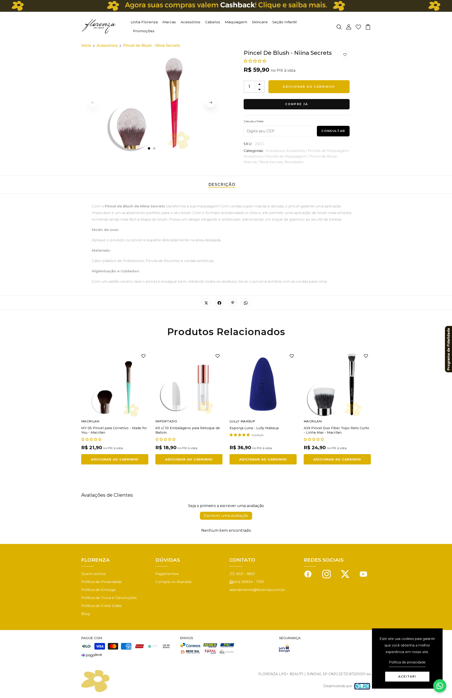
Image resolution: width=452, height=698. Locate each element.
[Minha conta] (348, 26)
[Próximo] (210, 102)
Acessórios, (276, 150)
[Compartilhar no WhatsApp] (245, 302)
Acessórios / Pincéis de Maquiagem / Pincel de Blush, (291, 156)
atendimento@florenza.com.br (257, 589)
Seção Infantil (284, 22)
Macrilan (90, 421)
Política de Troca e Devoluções (109, 597)
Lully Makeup (242, 421)
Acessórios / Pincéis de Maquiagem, (317, 150)
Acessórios (190, 22)
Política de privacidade (407, 662)
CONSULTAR (333, 131)
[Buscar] (339, 26)
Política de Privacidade (101, 581)
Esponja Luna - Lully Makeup (254, 428)
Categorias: (253, 150)
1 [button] (149, 149)
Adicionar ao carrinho (309, 86)
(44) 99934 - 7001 (248, 581)
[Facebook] (308, 573)
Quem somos (93, 573)
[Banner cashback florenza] (226, 6)
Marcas (169, 22)
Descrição (221, 184)
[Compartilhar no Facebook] (219, 302)
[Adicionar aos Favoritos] (345, 54)
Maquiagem (236, 22)
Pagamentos (166, 573)
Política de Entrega (98, 589)
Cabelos (212, 22)
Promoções (143, 31)
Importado (166, 421)
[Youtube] (363, 573)
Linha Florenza (144, 22)
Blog (85, 613)
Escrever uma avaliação (226, 515)
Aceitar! (407, 676)
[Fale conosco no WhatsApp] (439, 685)
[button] (255, 61)
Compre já (296, 104)
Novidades (294, 162)
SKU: (248, 144)
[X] (345, 573)
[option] (151, 102)
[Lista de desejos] (358, 26)
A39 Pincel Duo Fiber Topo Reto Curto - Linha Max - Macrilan (336, 430)
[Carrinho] (368, 26)
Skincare (260, 22)
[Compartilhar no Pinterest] (232, 302)
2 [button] (154, 149)
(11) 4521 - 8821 (242, 573)
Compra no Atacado (173, 581)
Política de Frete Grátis (101, 605)
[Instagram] (326, 573)
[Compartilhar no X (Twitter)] (206, 302)
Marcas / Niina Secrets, (264, 162)
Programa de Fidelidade (448, 349)
